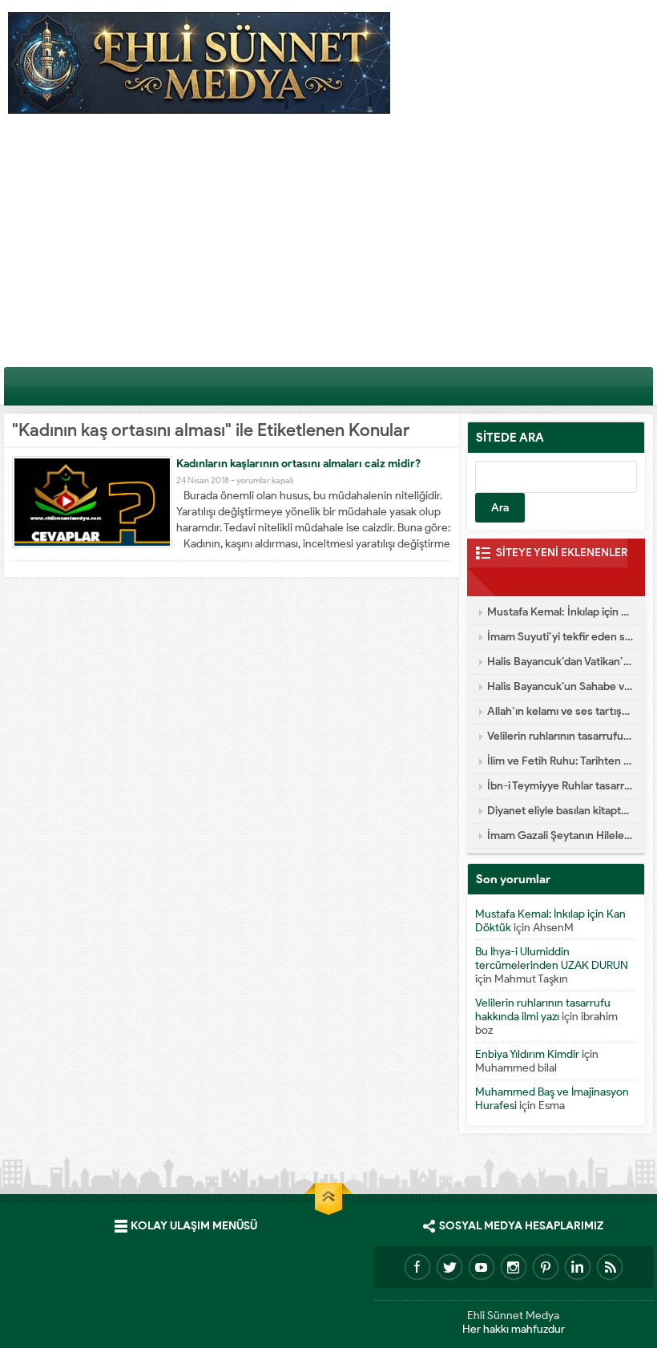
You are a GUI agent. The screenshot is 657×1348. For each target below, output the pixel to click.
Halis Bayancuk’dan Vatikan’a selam (560, 661)
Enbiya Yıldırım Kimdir (527, 1054)
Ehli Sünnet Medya (513, 1315)
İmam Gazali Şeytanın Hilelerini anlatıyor (560, 835)
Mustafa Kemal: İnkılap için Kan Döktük (560, 612)
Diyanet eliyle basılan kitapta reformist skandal (560, 810)
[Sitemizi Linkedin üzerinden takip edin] (578, 1267)
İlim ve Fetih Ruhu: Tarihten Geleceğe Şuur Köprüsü (560, 761)
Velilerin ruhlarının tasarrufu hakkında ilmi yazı (560, 736)
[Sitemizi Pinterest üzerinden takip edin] (546, 1267)
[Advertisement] (328, 246)
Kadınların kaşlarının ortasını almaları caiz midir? (298, 463)
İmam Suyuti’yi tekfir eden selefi (560, 637)
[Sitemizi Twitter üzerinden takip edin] (449, 1267)
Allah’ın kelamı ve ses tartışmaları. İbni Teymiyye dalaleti (560, 711)
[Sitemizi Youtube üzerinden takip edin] (482, 1267)
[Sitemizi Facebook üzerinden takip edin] (417, 1267)
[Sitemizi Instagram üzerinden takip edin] (514, 1267)
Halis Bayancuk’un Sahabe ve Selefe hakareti (560, 686)
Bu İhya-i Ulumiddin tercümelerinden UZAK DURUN (551, 958)
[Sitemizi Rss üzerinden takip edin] (610, 1267)
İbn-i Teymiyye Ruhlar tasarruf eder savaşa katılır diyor (560, 786)
